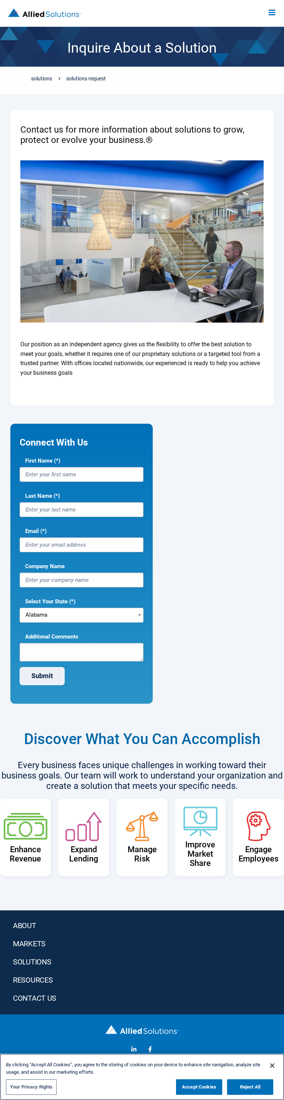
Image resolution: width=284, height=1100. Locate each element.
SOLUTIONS (32, 961)
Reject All (250, 1087)
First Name (39, 460)
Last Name (38, 496)
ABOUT (24, 925)
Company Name (45, 566)
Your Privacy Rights (31, 1087)
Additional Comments (51, 636)
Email (32, 531)
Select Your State (46, 601)
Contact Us (34, 998)
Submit (42, 676)
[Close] (272, 1065)
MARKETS (29, 943)
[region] (142, 1077)
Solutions (41, 78)
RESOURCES (33, 980)
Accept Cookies (199, 1087)
